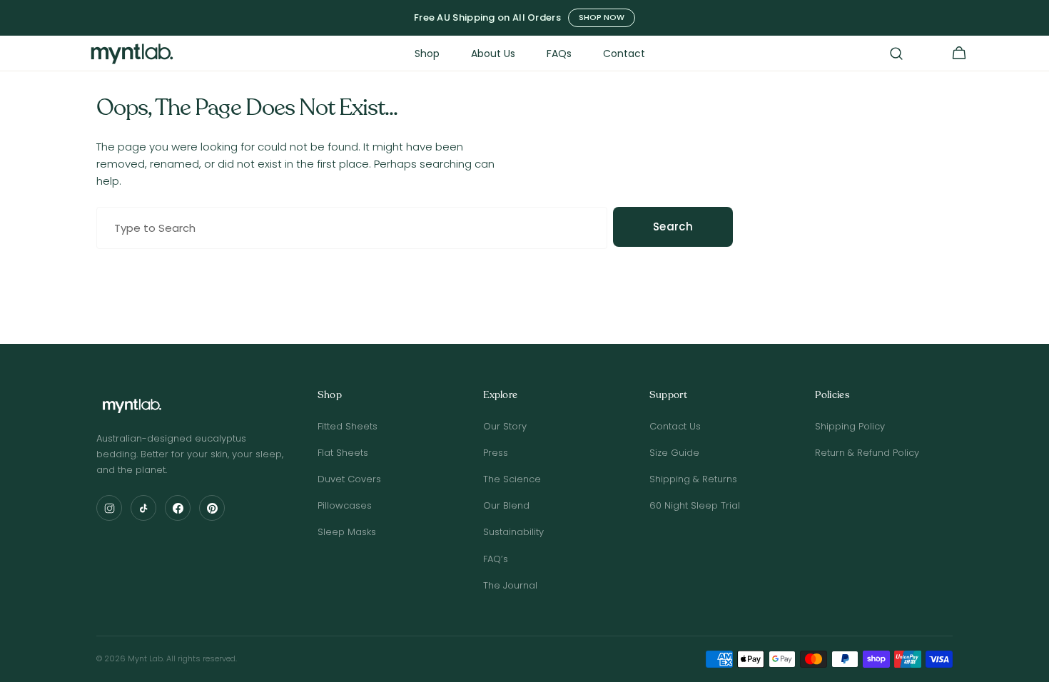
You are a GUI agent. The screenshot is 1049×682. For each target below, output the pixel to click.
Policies (832, 396)
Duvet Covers (349, 479)
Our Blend (506, 505)
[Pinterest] (212, 508)
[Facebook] (178, 508)
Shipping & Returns (693, 479)
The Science (512, 479)
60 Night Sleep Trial (694, 505)
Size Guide (674, 452)
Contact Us (675, 426)
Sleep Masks (347, 532)
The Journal (510, 585)
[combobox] (351, 228)
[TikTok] (143, 508)
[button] (896, 53)
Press (495, 452)
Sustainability (513, 532)
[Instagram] (109, 508)
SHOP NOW (601, 17)
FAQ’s (495, 559)
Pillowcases (345, 505)
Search (673, 226)
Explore (500, 396)
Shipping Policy (850, 426)
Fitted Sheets (347, 426)
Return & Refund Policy (867, 452)
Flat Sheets (343, 452)
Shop (330, 396)
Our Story (505, 426)
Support (668, 396)
